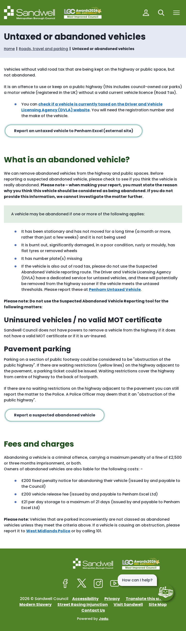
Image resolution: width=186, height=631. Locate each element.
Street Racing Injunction (82, 604)
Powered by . (93, 618)
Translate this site (144, 598)
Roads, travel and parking (43, 48)
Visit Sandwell (128, 604)
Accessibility (85, 598)
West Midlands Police (48, 531)
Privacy (112, 598)
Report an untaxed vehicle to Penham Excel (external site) (73, 131)
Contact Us (93, 610)
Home (9, 48)
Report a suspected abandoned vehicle (54, 415)
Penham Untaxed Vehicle (115, 289)
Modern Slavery (35, 604)
